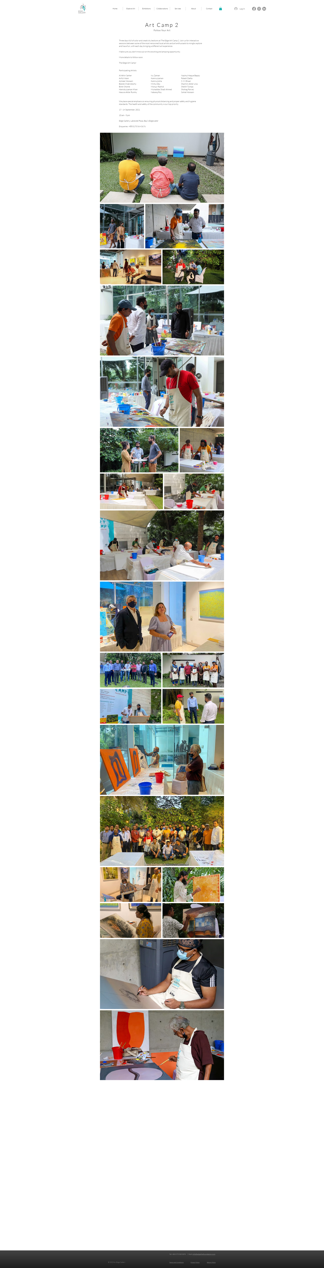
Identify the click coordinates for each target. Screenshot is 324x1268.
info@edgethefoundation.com (204, 1254)
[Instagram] (259, 9)
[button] (220, 8)
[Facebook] (254, 9)
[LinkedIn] (264, 9)
